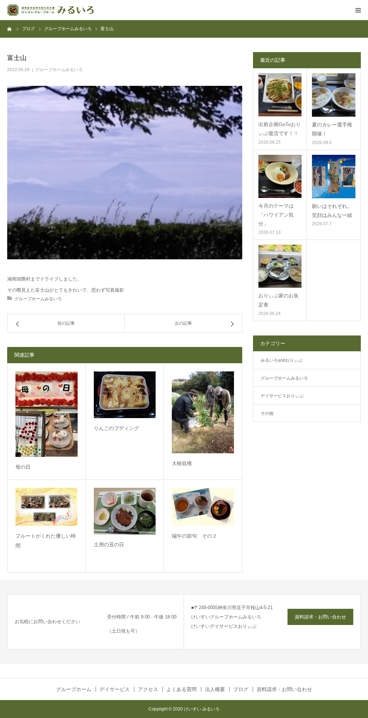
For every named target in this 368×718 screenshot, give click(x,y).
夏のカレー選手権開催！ (332, 129)
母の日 (23, 467)
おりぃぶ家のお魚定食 (278, 300)
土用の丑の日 (109, 544)
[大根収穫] (203, 412)
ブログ (240, 689)
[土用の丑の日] (125, 511)
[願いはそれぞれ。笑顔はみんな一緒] (333, 176)
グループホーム (73, 689)
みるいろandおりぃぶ (282, 360)
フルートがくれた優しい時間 (45, 540)
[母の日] (46, 414)
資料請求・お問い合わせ (320, 617)
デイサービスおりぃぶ (282, 395)
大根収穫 (182, 463)
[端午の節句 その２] (203, 507)
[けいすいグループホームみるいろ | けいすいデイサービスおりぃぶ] (50, 10)
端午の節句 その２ (194, 536)
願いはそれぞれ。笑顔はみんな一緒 (332, 210)
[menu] (358, 10)
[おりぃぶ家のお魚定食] (280, 266)
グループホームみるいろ (59, 69)
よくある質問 (181, 689)
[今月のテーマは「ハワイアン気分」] (280, 176)
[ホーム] (9, 29)
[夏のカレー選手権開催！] (333, 95)
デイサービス (115, 689)
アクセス (148, 689)
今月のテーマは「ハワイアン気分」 (276, 215)
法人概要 (215, 689)
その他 (267, 413)
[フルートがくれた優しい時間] (46, 507)
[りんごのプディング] (125, 394)
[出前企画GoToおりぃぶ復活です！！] (280, 94)
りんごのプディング (116, 428)
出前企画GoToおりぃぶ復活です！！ (279, 128)
